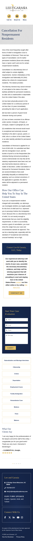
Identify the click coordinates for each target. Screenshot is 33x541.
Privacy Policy (20, 537)
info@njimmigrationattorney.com (17, 491)
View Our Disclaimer (8, 537)
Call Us (9, 20)
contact (18, 282)
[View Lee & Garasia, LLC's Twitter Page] (10, 517)
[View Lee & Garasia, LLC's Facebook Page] (5, 517)
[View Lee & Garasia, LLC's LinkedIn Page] (14, 517)
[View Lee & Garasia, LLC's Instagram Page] (22, 517)
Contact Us (16, 293)
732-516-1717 (11, 487)
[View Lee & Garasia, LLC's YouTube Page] (18, 517)
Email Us (17, 20)
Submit (10, 348)
